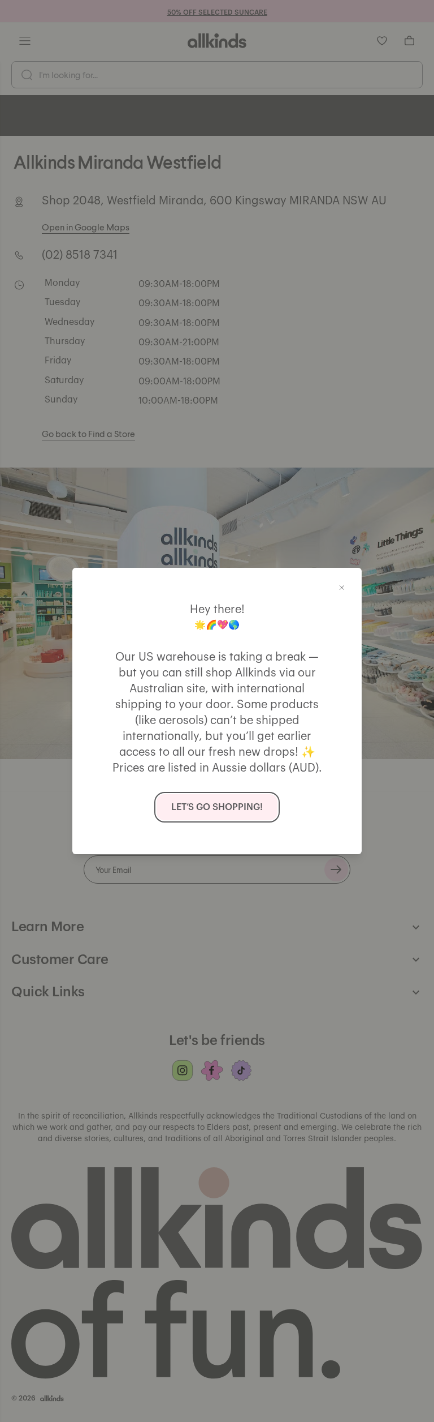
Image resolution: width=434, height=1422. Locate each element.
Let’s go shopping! (217, 807)
